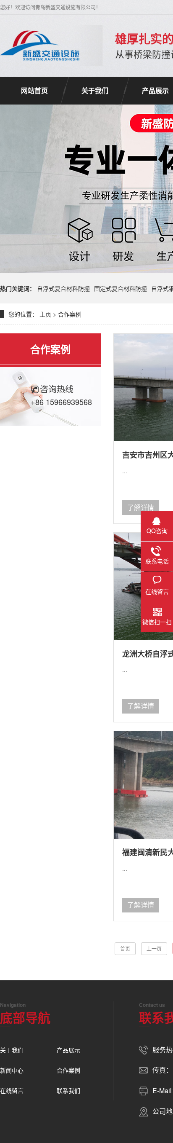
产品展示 (68, 1050)
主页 (45, 314)
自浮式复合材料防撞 (63, 288)
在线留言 (12, 1090)
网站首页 (34, 90)
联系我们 (68, 1090)
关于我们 (94, 90)
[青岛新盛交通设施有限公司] (40, 45)
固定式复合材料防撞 (120, 288)
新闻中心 (12, 1070)
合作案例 (69, 314)
